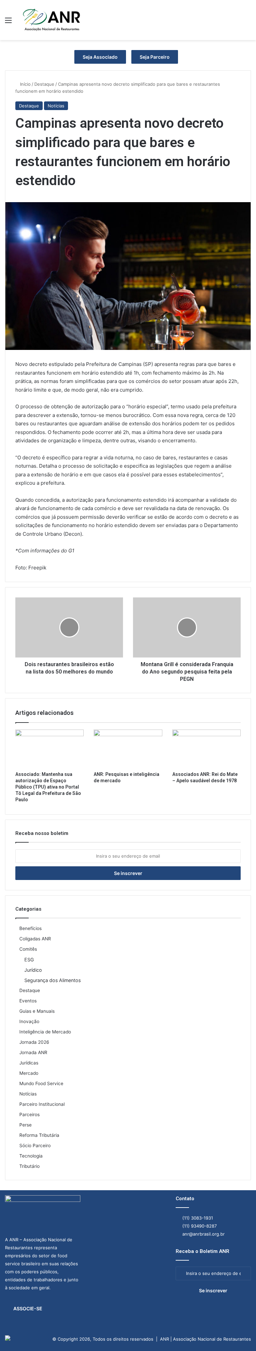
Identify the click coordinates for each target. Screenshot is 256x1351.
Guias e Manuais (37, 1011)
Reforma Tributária (39, 1135)
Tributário (29, 1166)
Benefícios (30, 928)
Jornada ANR (33, 1052)
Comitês (28, 949)
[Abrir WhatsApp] (239, 1334)
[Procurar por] (247, 22)
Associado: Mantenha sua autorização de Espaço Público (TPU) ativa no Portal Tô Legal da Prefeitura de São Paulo (48, 787)
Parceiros (29, 1114)
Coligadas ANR (35, 938)
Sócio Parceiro (35, 1145)
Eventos (28, 1000)
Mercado (28, 1073)
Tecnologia (31, 1156)
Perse (25, 1125)
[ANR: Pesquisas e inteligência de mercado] (128, 749)
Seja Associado (100, 57)
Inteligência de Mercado (45, 1031)
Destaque (44, 84)
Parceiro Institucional (42, 1104)
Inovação (29, 1021)
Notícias (56, 105)
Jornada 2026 (34, 1042)
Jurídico (33, 970)
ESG (29, 959)
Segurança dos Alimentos (52, 980)
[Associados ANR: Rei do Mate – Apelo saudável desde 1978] (206, 749)
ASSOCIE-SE (27, 1308)
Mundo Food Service (41, 1083)
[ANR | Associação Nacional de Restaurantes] (52, 20)
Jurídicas (28, 1062)
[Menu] (8, 22)
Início (25, 84)
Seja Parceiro (155, 57)
